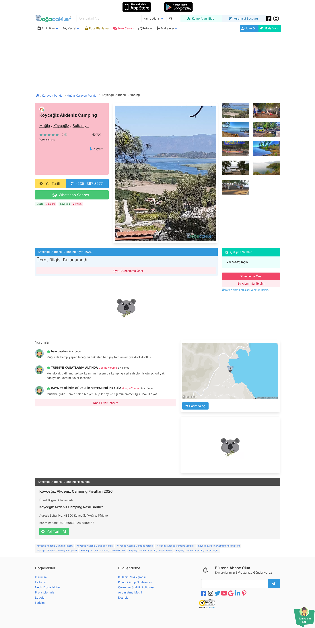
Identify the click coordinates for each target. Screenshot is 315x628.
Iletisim (40, 602)
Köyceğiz (61, 125)
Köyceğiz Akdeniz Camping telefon (95, 545)
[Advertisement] (157, 60)
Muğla (44, 125)
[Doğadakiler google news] (231, 593)
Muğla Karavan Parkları (82, 95)
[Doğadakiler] (37, 95)
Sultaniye (81, 125)
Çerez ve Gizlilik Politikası (136, 587)
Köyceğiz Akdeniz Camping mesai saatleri (150, 550)
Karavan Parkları (53, 95)
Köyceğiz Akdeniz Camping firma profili (57, 550)
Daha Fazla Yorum (105, 403)
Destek (123, 597)
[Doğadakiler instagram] (276, 18)
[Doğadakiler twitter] (218, 593)
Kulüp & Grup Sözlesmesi (135, 582)
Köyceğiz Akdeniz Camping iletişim (55, 545)
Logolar (40, 597)
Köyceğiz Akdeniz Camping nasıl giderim (219, 545)
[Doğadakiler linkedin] (238, 593)
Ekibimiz (41, 582)
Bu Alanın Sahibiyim (251, 283)
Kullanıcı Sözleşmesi (132, 577)
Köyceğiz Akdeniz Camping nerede (135, 545)
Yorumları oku (47, 139)
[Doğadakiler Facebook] (269, 18)
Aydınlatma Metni (130, 592)
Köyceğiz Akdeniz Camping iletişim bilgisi (197, 550)
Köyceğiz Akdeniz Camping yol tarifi (175, 545)
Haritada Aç (197, 406)
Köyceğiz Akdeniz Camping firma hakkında (103, 550)
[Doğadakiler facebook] (204, 593)
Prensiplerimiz (44, 592)
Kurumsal (41, 577)
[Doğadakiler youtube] (224, 593)
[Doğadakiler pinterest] (245, 593)
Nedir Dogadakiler (47, 587)
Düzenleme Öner (251, 276)
